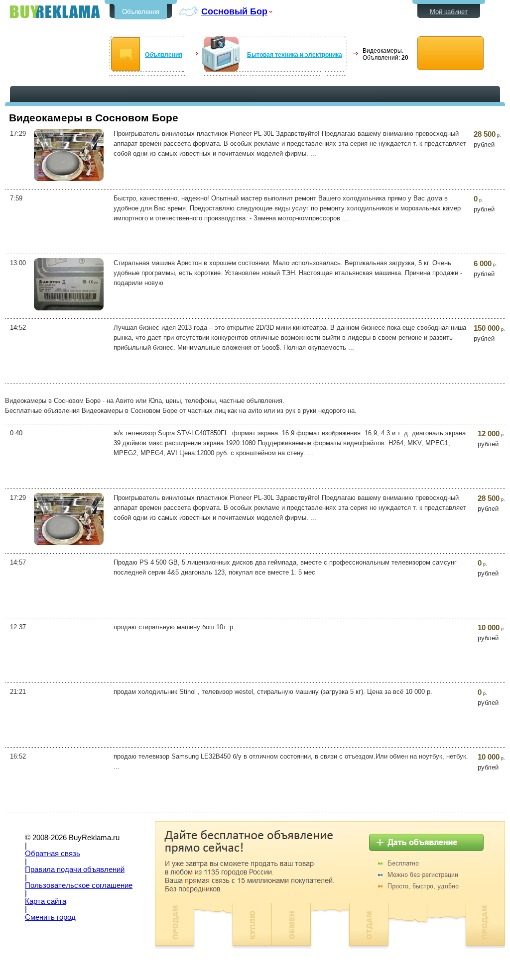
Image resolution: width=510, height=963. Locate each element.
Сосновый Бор (234, 11)
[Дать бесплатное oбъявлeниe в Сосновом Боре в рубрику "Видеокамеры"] (450, 53)
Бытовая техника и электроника (294, 54)
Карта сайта (45, 901)
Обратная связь (52, 854)
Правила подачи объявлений (75, 869)
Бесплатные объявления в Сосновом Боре (55, 11)
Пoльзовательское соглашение (78, 885)
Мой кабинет (449, 11)
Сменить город (50, 917)
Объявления (140, 11)
